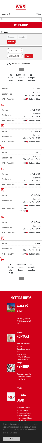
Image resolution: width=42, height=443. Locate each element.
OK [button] (11, 439)
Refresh (11, 42)
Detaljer (19, 332)
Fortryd (29, 56)
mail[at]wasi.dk (22, 359)
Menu (6, 32)
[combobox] (12, 37)
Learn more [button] (12, 433)
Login (5, 14)
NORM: (14, 50)
